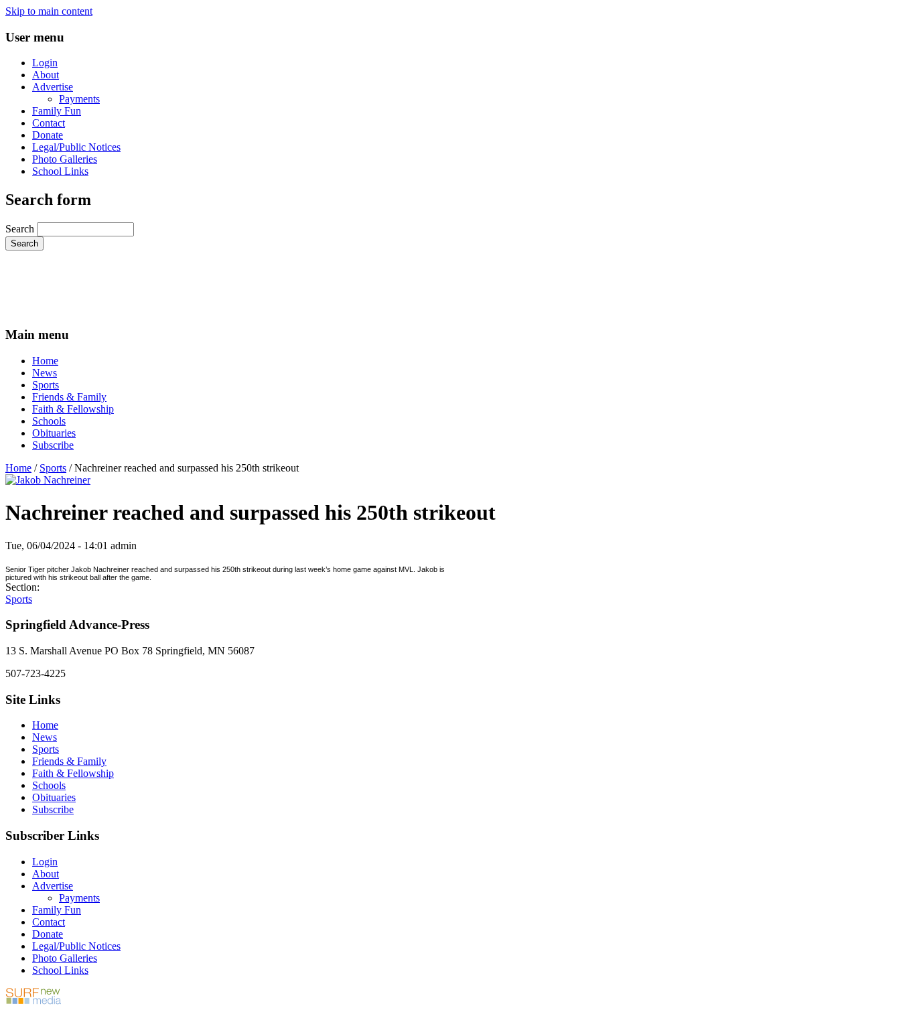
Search (21, 228)
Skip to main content (48, 11)
